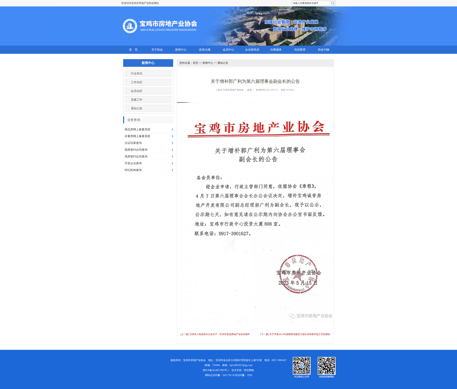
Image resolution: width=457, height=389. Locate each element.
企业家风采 (252, 49)
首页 (195, 62)
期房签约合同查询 (136, 149)
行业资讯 (136, 73)
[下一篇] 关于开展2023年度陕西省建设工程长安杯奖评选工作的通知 (295, 334)
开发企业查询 (133, 163)
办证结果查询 (133, 142)
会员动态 (136, 90)
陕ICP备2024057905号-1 (216, 370)
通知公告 (136, 108)
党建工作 (136, 99)
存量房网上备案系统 (137, 136)
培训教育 (300, 49)
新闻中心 (181, 49)
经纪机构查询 (133, 170)
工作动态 (136, 82)
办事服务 (276, 49)
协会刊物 (323, 49)
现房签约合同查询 (136, 156)
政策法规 (204, 49)
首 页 (133, 49)
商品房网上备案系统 (137, 129)
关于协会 (157, 49)
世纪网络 (249, 370)
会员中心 (228, 49)
